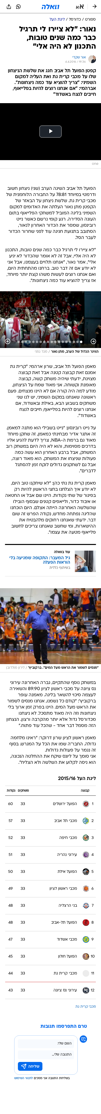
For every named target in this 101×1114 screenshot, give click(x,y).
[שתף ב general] (9, 6)
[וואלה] (50, 6)
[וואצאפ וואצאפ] (18, 6)
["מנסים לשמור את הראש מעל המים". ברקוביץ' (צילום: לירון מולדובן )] (50, 630)
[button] (80, 6)
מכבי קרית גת (86, 1006)
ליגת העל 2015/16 (77, 779)
